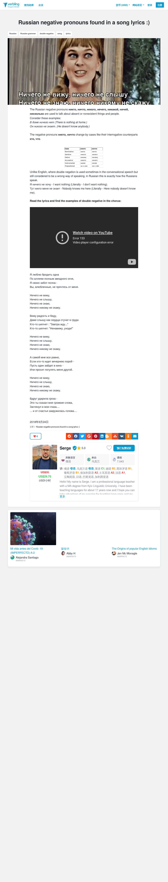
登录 (149, 5)
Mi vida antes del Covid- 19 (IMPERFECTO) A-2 (26, 550)
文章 (32, 426)
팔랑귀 (65, 548)
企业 (41, 5)
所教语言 (70, 457)
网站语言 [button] (137, 5)
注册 (160, 5)
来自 (94, 457)
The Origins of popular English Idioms (134, 548)
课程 (119, 457)
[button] (123, 5)
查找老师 (29, 5)
